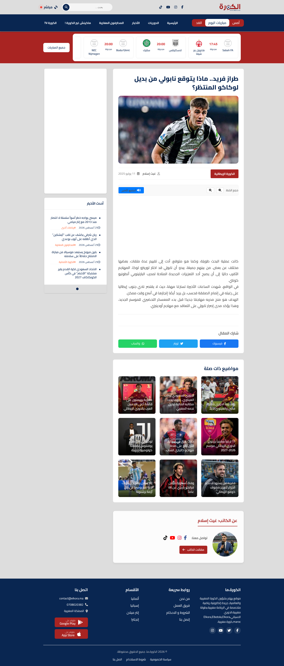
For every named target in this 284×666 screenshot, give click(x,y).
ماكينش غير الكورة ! (78, 23)
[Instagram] (175, 7)
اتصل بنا (117, 659)
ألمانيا (135, 598)
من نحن (184, 598)
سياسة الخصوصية (160, 659)
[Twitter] (229, 630)
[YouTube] (168, 7)
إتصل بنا (184, 619)
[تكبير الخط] (210, 190)
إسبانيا (134, 605)
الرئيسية (172, 23)
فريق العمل (182, 605)
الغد (199, 23)
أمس (236, 23)
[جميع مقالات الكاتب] (224, 544)
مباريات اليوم (217, 23)
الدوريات (153, 23)
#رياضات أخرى (68, 227)
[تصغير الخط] (220, 190)
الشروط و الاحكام (178, 612)
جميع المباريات (56, 47)
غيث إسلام (149, 173)
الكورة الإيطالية (224, 173)
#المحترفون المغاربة (65, 244)
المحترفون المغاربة (111, 23)
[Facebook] (182, 7)
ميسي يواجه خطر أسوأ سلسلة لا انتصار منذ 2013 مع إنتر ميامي (74, 220)
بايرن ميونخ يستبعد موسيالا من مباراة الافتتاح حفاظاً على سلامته (74, 254)
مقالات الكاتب (195, 549)
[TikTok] (160, 7)
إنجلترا (135, 619)
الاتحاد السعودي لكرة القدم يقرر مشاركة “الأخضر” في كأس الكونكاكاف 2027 (77, 273)
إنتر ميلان (133, 612)
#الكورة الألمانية (67, 262)
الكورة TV (50, 23)
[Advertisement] (178, 229)
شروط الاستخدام (136, 659)
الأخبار (136, 23)
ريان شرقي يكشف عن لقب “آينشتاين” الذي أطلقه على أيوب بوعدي (74, 237)
